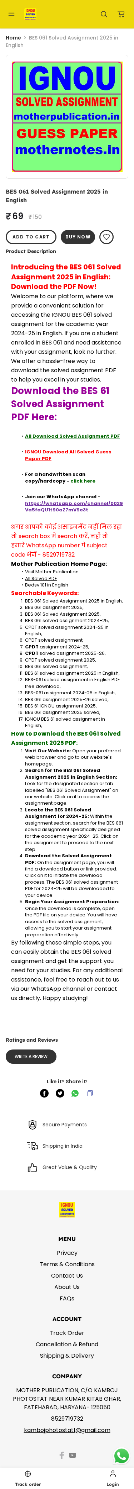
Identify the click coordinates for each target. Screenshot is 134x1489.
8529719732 (67, 1419)
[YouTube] (72, 1455)
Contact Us (67, 1276)
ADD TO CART (31, 237)
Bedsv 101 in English (46, 585)
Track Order (67, 1333)
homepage (38, 764)
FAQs (67, 1298)
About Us (67, 1287)
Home (13, 37)
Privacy (67, 1253)
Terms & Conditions (67, 1264)
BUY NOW (78, 237)
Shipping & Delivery (67, 1356)
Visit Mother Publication (52, 571)
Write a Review (31, 1056)
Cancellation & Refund (67, 1344)
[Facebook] (61, 1455)
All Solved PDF (41, 578)
